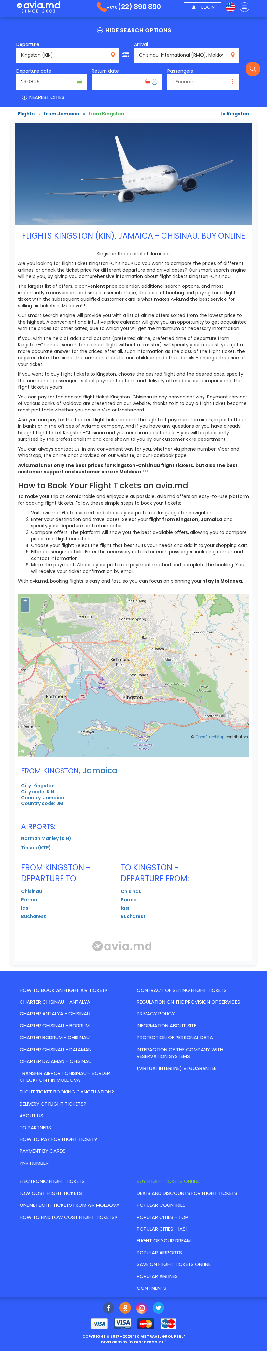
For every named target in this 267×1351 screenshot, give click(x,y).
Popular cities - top (162, 1217)
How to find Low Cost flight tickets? (68, 1217)
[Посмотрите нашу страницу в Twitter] (158, 1308)
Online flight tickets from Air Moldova (69, 1205)
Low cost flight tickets (51, 1193)
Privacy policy (156, 1013)
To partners (35, 1127)
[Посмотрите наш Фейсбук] (108, 1308)
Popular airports (159, 1252)
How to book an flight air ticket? (63, 990)
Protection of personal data (175, 1037)
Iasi (25, 908)
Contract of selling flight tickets (182, 990)
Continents (151, 1288)
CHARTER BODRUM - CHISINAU (55, 1037)
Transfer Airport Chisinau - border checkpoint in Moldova (65, 1076)
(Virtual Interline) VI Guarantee (176, 1068)
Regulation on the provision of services (188, 1001)
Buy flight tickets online (168, 1181)
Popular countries (161, 1205)
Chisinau (31, 891)
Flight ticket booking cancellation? (67, 1091)
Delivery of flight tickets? (53, 1103)
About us (31, 1115)
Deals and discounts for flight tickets (187, 1193)
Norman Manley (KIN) (46, 838)
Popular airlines (157, 1276)
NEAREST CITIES (46, 97)
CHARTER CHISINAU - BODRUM (55, 1025)
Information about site (166, 1025)
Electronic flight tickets (52, 1181)
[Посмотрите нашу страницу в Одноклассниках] (125, 1308)
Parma (29, 900)
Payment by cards (43, 1151)
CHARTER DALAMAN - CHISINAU (55, 1061)
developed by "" (133, 1341)
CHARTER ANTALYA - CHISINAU (55, 1013)
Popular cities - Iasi (162, 1228)
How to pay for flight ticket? (58, 1139)
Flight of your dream (164, 1240)
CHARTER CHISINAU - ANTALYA (55, 1001)
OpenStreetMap (209, 737)
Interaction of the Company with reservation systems (180, 1053)
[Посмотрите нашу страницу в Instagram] (141, 1308)
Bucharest (33, 916)
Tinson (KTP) (36, 847)
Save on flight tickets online (174, 1264)
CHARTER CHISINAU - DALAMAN (55, 1049)
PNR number (34, 1163)
